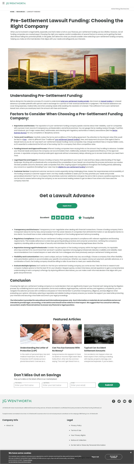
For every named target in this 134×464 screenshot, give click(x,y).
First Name (18, 383)
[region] (67, 457)
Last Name (46, 383)
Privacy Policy (76, 425)
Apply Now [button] (67, 206)
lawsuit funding (106, 101)
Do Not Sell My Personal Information (20, 462)
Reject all (95, 457)
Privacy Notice (27, 460)
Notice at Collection (78, 440)
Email (72, 383)
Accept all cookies (113, 457)
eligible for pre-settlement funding (71, 167)
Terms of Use (76, 430)
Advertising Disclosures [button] (120, 9)
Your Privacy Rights (78, 435)
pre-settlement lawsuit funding (67, 139)
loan (25, 139)
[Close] (131, 452)
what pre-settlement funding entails (75, 101)
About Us (9, 425)
